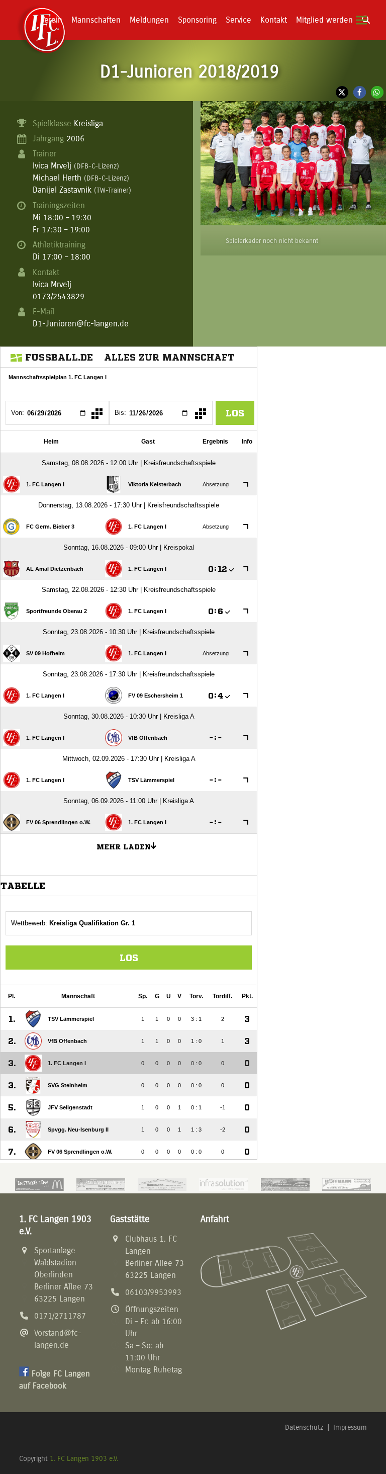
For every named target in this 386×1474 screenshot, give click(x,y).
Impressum (350, 1427)
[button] (361, 20)
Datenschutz (304, 1427)
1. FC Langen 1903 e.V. (84, 1458)
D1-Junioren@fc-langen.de (81, 323)
